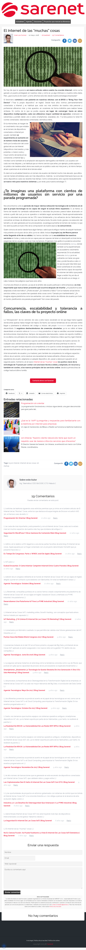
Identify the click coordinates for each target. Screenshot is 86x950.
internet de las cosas (28, 463)
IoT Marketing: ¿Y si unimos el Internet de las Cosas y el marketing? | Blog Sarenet (37, 619)
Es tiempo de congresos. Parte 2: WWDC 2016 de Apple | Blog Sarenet (33, 554)
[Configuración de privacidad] (4, 946)
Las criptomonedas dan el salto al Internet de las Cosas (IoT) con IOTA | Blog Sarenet (39, 782)
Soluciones (38, 21)
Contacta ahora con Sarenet (43, 380)
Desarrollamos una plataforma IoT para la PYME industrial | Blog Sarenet (34, 601)
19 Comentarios (58, 35)
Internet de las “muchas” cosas (45, 362)
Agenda (29, 21)
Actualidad (20, 21)
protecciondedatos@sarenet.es (60, 904)
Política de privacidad (55, 906)
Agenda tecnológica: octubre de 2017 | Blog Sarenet (25, 708)
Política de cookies (54, 940)
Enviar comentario (12, 892)
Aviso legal (29, 940)
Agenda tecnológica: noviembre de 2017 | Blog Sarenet (27, 767)
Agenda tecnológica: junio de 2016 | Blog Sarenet (24, 655)
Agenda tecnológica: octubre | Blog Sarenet (22, 584)
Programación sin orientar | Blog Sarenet (21, 518)
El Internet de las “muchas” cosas (32, 30)
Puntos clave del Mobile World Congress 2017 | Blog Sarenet (28, 637)
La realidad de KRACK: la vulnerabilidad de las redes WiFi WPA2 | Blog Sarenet (37, 726)
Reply (55, 518)
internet (16, 463)
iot (38, 463)
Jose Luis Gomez (20, 35)
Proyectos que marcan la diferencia (57, 21)
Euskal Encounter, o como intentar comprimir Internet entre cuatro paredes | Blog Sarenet (41, 566)
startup (6, 466)
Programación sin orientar (32, 403)
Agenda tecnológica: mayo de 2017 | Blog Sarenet (24, 690)
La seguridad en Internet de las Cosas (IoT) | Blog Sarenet (28, 821)
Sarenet (50, 944)
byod (11, 463)
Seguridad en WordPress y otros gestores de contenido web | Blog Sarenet (35, 533)
